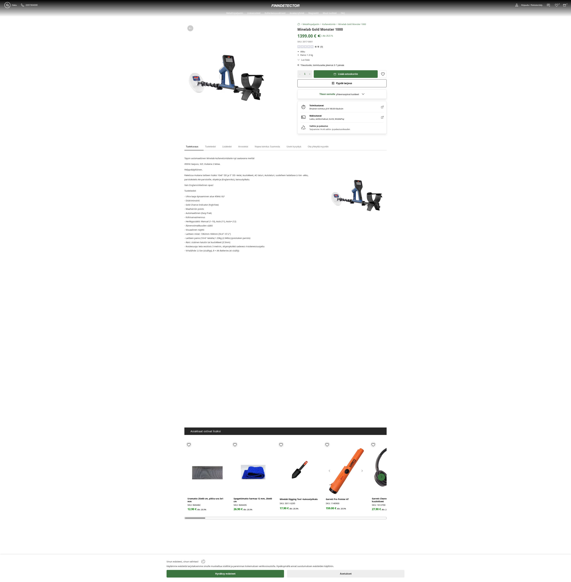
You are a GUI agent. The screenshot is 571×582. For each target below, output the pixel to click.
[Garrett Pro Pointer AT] (346, 469)
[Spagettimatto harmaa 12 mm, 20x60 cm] (253, 469)
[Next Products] (381, 477)
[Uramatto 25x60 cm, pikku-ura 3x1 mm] (207, 469)
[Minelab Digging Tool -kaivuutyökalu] (300, 469)
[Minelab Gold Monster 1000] (226, 78)
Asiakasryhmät (297, 13)
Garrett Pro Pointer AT (337, 499)
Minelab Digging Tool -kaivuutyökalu (299, 499)
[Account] (517, 5)
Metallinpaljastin (234, 13)
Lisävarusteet (254, 13)
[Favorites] (557, 5)
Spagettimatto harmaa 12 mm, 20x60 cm (253, 500)
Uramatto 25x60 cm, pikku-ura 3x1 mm (205, 500)
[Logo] (285, 5)
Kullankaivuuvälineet (275, 13)
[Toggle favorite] (383, 74)
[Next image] (362, 471)
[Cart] (565, 5)
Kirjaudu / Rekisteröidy (531, 5)
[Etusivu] (298, 24)
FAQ (343, 13)
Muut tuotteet (330, 13)
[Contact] (548, 5)
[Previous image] (329, 471)
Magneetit (313, 13)
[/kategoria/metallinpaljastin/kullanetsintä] (190, 28)
